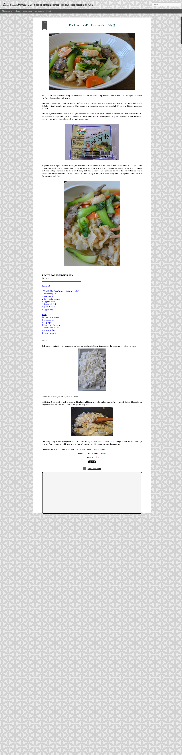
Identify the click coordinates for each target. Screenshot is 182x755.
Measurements (39, 11)
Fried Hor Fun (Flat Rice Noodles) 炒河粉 (92, 25)
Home (17, 11)
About (48, 11)
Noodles (95, 457)
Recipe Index (27, 11)
